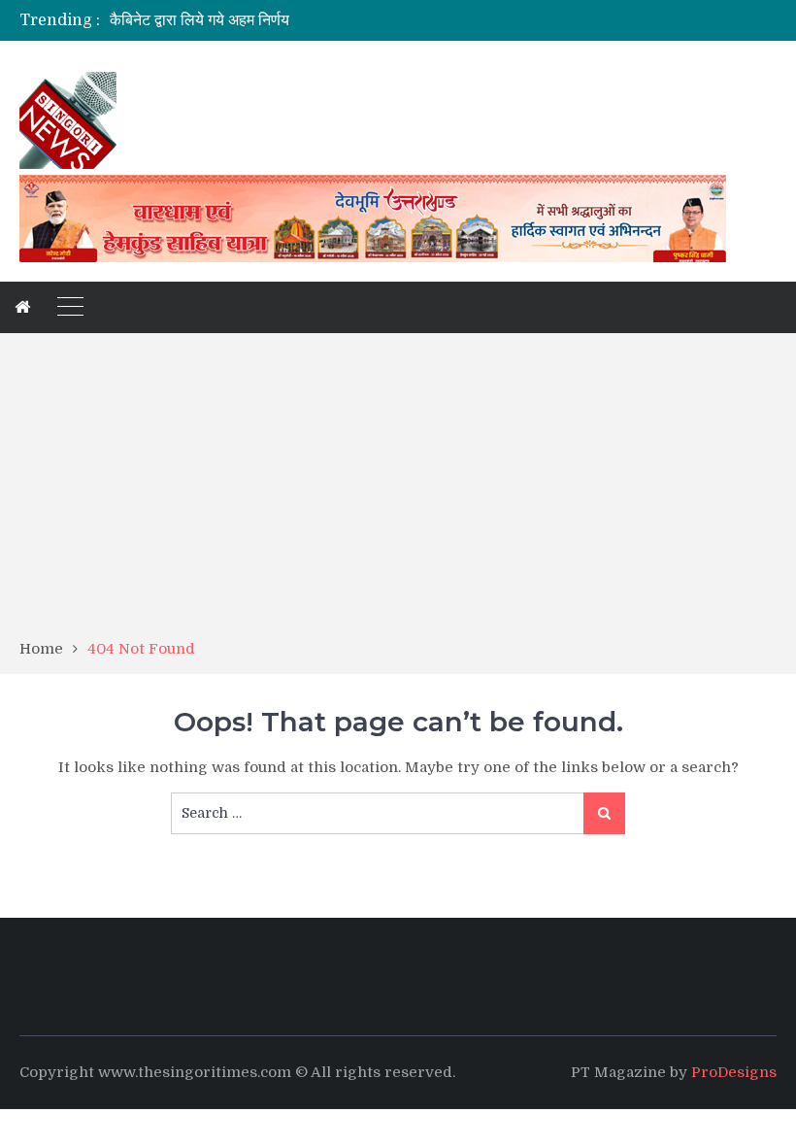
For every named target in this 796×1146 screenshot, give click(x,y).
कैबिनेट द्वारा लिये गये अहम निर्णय (199, 20)
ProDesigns (734, 1072)
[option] (292, 20)
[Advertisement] (398, 492)
